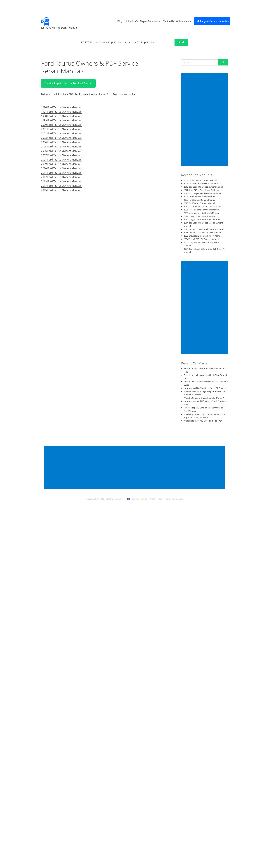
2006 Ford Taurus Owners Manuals (61, 151)
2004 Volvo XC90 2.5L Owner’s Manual (201, 239)
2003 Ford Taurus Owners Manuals (61, 138)
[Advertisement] (205, 119)
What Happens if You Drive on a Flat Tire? (203, 420)
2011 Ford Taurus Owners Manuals (61, 172)
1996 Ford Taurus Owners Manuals (61, 107)
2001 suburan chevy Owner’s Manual (201, 183)
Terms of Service (139, 498)
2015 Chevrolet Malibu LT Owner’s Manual (203, 206)
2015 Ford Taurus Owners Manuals (61, 190)
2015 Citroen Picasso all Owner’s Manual (202, 232)
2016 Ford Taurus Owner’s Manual (199, 203)
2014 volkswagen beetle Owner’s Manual (202, 193)
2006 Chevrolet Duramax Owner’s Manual (203, 235)
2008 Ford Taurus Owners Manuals (61, 159)
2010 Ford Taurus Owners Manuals (61, 168)
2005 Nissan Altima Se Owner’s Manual (201, 209)
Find (181, 42)
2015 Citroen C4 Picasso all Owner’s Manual (204, 229)
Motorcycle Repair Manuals (212, 21)
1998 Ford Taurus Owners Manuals (61, 116)
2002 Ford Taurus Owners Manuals (61, 133)
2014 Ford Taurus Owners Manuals (61, 185)
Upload (129, 21)
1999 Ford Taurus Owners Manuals (61, 120)
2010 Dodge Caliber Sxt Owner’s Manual (202, 219)
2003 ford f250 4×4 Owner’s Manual (200, 180)
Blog (120, 21)
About (160, 498)
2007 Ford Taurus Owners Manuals (61, 155)
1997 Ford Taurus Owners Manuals (61, 111)
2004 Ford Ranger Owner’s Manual (199, 196)
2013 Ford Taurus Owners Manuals (61, 181)
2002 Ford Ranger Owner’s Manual (199, 199)
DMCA (152, 498)
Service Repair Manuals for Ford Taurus (68, 83)
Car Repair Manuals (146, 21)
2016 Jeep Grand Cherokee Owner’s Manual (203, 186)
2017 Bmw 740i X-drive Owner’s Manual (202, 190)
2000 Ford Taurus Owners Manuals (61, 124)
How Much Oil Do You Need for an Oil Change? (205, 388)
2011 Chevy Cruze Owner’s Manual (199, 216)
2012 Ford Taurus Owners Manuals (61, 177)
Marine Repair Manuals (176, 21)
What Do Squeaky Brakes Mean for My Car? (204, 397)
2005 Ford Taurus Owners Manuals (61, 146)
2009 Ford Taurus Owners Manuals (61, 164)
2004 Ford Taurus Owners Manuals (61, 142)
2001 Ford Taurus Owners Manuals (61, 129)
